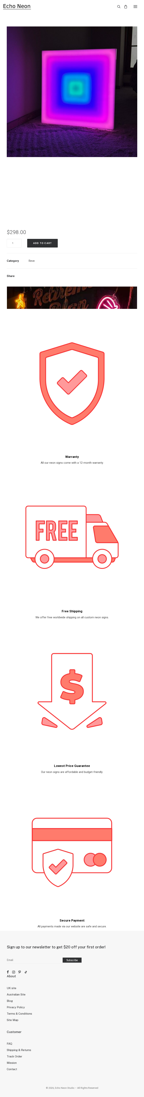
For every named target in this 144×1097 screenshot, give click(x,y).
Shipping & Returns (19, 1050)
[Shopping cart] (124, 6)
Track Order (14, 1056)
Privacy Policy (16, 1007)
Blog (10, 1000)
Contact (12, 1069)
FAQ (9, 1043)
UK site (11, 988)
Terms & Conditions (19, 1013)
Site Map (12, 1020)
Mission (12, 1062)
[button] (135, 6)
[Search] (117, 6)
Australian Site (16, 994)
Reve (32, 261)
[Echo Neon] (17, 6)
